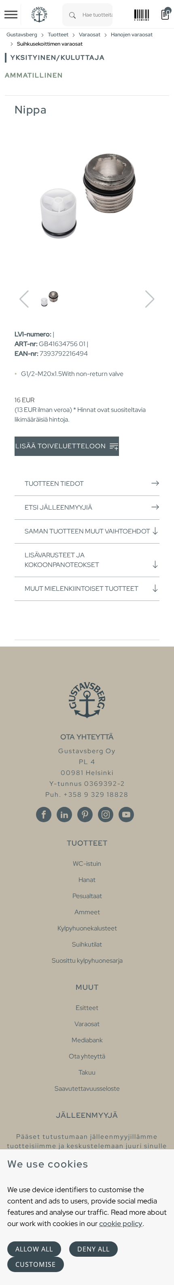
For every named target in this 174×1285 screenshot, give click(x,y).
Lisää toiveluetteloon (61, 446)
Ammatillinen (34, 75)
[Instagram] (105, 814)
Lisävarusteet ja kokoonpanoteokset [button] (62, 560)
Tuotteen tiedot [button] (54, 483)
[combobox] (97, 14)
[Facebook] (43, 814)
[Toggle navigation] (11, 14)
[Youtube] (126, 814)
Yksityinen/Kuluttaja (58, 57)
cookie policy (120, 1223)
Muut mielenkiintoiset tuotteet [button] (81, 588)
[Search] (72, 14)
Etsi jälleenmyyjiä (58, 507)
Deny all (93, 1249)
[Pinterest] (85, 814)
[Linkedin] (64, 814)
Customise (35, 1264)
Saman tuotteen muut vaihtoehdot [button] (87, 531)
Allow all (34, 1249)
